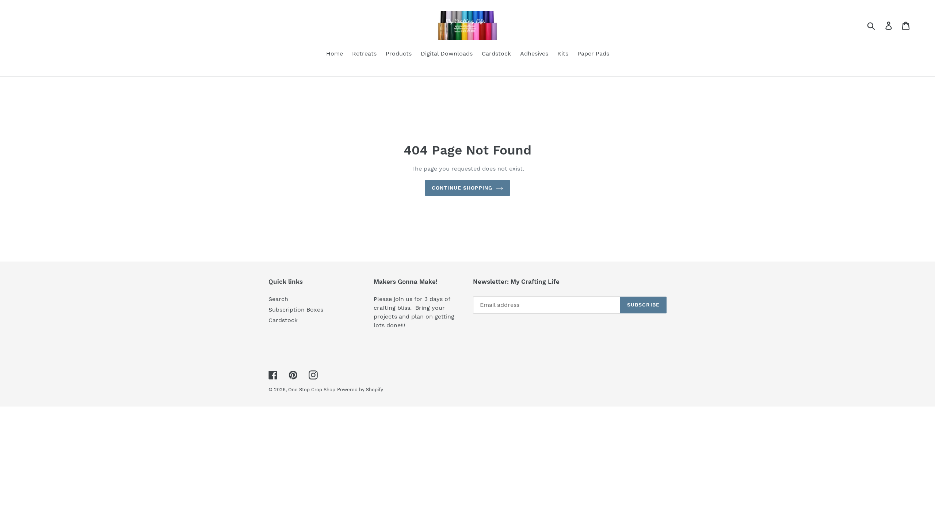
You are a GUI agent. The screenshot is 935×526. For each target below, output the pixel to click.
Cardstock (283, 320)
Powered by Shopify (360, 389)
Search (278, 299)
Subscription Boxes (295, 309)
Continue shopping (462, 188)
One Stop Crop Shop (311, 389)
